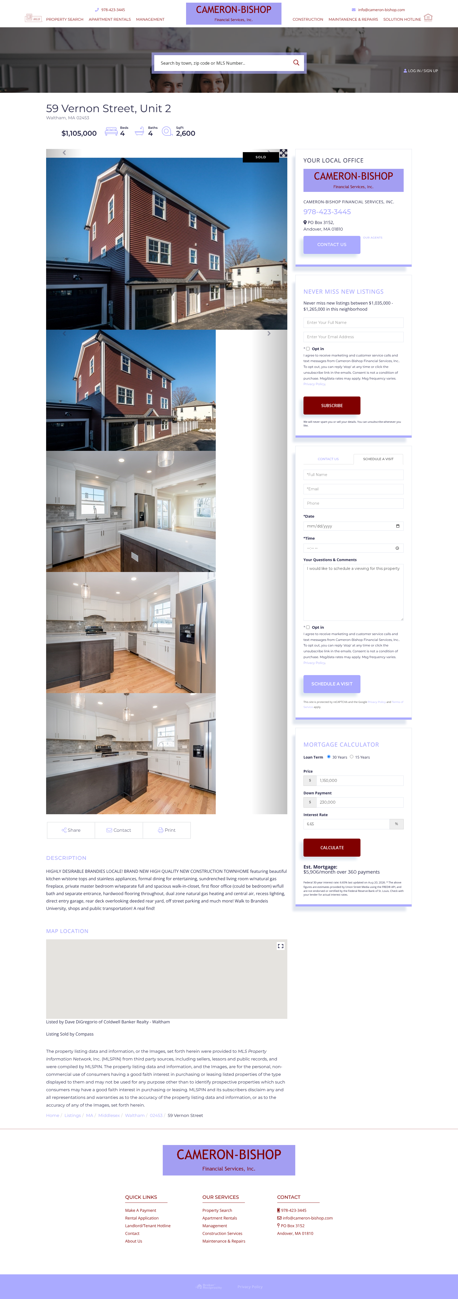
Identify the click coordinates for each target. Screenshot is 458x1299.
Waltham (135, 1115)
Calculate (332, 848)
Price (308, 771)
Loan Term (313, 757)
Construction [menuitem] (308, 19)
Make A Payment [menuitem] (140, 1210)
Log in (414, 70)
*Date (308, 516)
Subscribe (332, 405)
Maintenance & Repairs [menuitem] (223, 1241)
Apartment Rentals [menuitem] (110, 19)
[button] (297, 63)
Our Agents (372, 237)
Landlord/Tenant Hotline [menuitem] (147, 1225)
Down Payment (317, 793)
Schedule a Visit (378, 459)
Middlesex (109, 1115)
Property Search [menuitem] (64, 19)
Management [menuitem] (150, 19)
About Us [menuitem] (133, 1241)
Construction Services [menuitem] (222, 1233)
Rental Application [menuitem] (142, 1218)
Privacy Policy (314, 384)
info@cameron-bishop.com (381, 9)
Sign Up (431, 70)
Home (52, 1115)
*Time (309, 538)
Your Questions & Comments (330, 559)
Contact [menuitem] (132, 1233)
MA (89, 1115)
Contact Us (331, 244)
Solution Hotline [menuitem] (402, 19)
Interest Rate (315, 814)
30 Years (339, 757)
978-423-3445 (113, 9)
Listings (72, 1115)
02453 (156, 1115)
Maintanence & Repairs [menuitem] (353, 19)
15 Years (362, 757)
